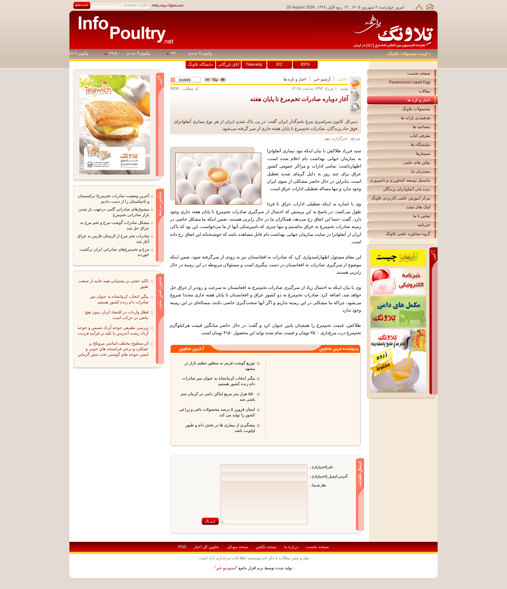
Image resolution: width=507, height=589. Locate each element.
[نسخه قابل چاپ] (355, 107)
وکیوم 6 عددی (207, 53)
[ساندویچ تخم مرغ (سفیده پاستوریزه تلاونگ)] (114, 77)
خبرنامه (424, 224)
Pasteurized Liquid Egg (409, 82)
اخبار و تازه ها (419, 100)
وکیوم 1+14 (85, 53)
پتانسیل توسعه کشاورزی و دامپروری (400, 180)
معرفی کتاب (420, 135)
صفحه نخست (418, 73)
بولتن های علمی (416, 162)
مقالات (424, 91)
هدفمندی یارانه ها (415, 117)
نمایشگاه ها (420, 144)
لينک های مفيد (418, 207)
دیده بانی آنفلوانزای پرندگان (406, 189)
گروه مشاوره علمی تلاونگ (408, 233)
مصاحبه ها (421, 126)
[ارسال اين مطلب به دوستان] (355, 84)
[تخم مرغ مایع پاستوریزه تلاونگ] (398, 331)
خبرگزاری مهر (336, 138)
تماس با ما (421, 216)
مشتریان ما (420, 171)
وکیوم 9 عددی (145, 53)
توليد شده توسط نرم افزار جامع (253, 568)
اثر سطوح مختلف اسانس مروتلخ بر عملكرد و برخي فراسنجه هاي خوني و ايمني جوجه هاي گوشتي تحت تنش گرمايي (113, 349)
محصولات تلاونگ (416, 109)
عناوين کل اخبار (206, 546)
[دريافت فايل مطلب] (355, 95)
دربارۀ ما (291, 546)
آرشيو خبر (322, 79)
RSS (182, 546)
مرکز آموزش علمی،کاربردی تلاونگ (400, 198)
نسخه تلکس (266, 546)
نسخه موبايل (237, 546)
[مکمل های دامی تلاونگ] (398, 298)
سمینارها (423, 153)
